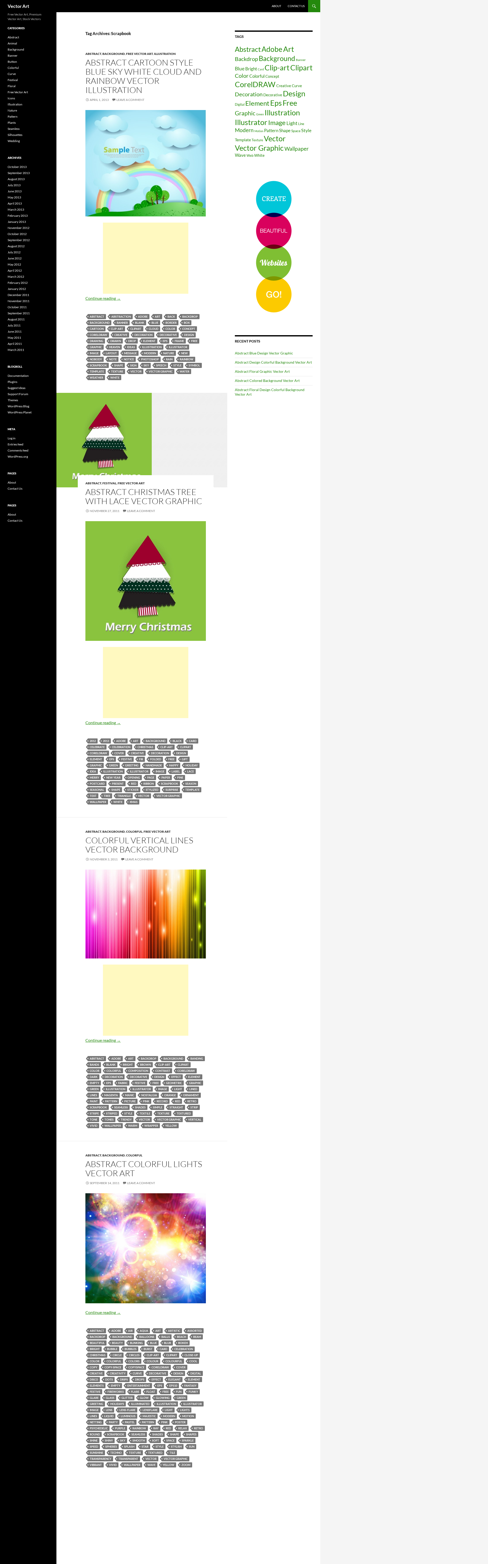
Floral (12, 86)
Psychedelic (99, 1428)
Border (171, 322)
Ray (156, 1428)
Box (187, 322)
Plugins (12, 382)
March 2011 (16, 350)
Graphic (96, 347)
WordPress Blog (18, 406)
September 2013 (19, 173)
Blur (167, 1342)
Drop (132, 341)
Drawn (115, 341)
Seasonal (97, 789)
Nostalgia (149, 1095)
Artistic (174, 1330)
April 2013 (15, 203)
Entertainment (138, 1385)
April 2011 (15, 344)
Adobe (143, 316)
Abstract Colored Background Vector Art (267, 380)
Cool (193, 1361)
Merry (94, 777)
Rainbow (186, 359)
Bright (128, 1064)
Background (113, 54)
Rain (169, 359)
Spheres (111, 1446)
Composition (138, 1070)
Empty (94, 1083)
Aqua (144, 1330)
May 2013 (14, 197)
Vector (136, 371)
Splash (129, 1446)
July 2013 (14, 185)
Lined (193, 1089)
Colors (134, 1361)
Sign (133, 365)
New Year (113, 777)
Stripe (94, 1113)
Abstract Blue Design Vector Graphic (264, 353)
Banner (122, 322)
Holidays (117, 1403)
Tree (107, 795)
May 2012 (14, 264)
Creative (120, 334)
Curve (137, 1373)
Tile (172, 1452)
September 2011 (19, 313)
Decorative (168, 334)
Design (189, 334)
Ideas (131, 347)
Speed (94, 1446)
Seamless (121, 1107)
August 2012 (16, 246)
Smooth (138, 1440)
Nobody (96, 359)
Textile (145, 1113)
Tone (93, 1119)
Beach (181, 1336)
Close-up (191, 1355)
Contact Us (296, 6)
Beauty (117, 1342)
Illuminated (140, 1403)
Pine (180, 777)
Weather (96, 377)
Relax (182, 1428)
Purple (120, 1428)
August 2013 (16, 179)
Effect (176, 1076)
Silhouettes (15, 135)
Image (94, 353)
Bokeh (183, 1342)
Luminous (128, 1416)
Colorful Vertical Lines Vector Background (139, 845)
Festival (109, 483)
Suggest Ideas (16, 388)
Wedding (14, 141)
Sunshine (96, 1452)
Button (12, 62)
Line (301, 124)
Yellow (171, 1125)
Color (170, 328)
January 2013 (17, 222)
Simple (157, 1107)
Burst (148, 1349)
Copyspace (136, 1367)
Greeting (132, 765)
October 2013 (17, 167)
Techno (116, 1452)
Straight (176, 1107)
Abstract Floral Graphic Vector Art (262, 371)
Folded (155, 759)
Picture (130, 1101)
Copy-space (112, 1367)
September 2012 (19, 240)
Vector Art (18, 6)
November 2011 (18, 301)
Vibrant (96, 1464)
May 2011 (14, 337)
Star (145, 1446)
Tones (109, 1119)
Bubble (112, 1349)
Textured (184, 1113)
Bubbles (130, 1349)
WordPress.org (18, 456)
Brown (145, 1064)
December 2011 (18, 295)
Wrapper (151, 1125)
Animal (12, 43)
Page (150, 777)
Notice (129, 359)
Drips (124, 1379)
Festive (126, 759)
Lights (185, 1410)
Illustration (165, 54)
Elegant (174, 1379)
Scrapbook (98, 365)
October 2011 (17, 307)
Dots (109, 1379)
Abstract (93, 54)
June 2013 (15, 191)
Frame (179, 341)
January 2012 (17, 289)
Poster (180, 1422)
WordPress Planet (20, 412)
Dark (94, 1076)
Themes (13, 400)
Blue (154, 322)
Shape (118, 365)
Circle (117, 1355)
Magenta (111, 1095)
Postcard (97, 783)
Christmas (145, 747)
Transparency (100, 1458)
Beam (197, 1336)
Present (118, 783)
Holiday (192, 765)
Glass (110, 1397)
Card (192, 740)
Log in (12, 438)
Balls (165, 1336)
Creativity (118, 1373)
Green (113, 765)
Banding (196, 1058)
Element (149, 341)
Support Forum (18, 394)
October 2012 (17, 234)
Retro (191, 1101)
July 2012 (14, 252)
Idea (93, 771)
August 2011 (16, 319)
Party (113, 1422)
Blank (139, 322)
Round (95, 1434)
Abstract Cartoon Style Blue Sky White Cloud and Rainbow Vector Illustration (143, 76)
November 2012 (18, 228)
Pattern (111, 1101)
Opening (134, 777)
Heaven (114, 347)
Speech (161, 365)
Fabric (123, 1083)
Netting (96, 1422)
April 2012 (15, 270)
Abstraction (121, 316)
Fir (141, 759)
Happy (173, 765)
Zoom (185, 1464)
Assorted (194, 1330)
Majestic (149, 1416)
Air (130, 1330)
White (114, 377)
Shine (94, 1440)
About (276, 6)
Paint (94, 1101)
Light (178, 1089)
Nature (168, 353)
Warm (132, 1125)
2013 (106, 740)
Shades (140, 1107)
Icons (11, 98)
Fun (178, 1391)
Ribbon (148, 783)
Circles (134, 1355)
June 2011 (15, 331)
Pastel (130, 1422)
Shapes (191, 1434)
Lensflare (150, 1410)
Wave (151, 1464)
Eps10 (173, 1385)
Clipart (136, 328)
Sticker (133, 789)
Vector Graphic (161, 371)
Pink (146, 1101)
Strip (194, 1107)
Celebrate (97, 747)
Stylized (152, 789)
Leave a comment (130, 100)
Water (184, 371)
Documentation (18, 376)
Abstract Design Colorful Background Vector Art (273, 362)
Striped (111, 1113)
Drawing (96, 341)
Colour (152, 1361)
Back (171, 316)
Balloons (146, 1336)
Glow (144, 1397)
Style (177, 365)
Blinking (136, 1342)
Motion (188, 1416)
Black (177, 740)
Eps (165, 341)
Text (93, 795)
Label (176, 771)
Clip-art (117, 328)
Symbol (194, 365)
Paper (165, 777)
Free (194, 341)
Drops (139, 1379)
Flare (135, 1391)
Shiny (109, 1440)
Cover (119, 753)
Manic (129, 1095)
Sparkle (188, 1440)
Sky (146, 365)
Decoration (143, 334)
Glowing (163, 1397)
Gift (185, 759)
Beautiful (97, 1342)
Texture (117, 371)
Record (162, 1101)
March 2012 (16, 276)
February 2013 (18, 216)
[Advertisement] (145, 258)
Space (170, 1440)
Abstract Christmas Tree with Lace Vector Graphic (143, 496)
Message (130, 353)
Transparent (128, 1458)
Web (250, 155)
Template (97, 371)
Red (133, 783)
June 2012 (15, 258)
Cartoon (97, 328)
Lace (190, 771)
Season (190, 783)
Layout (111, 353)
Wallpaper (98, 801)
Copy (93, 1367)
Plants (12, 123)
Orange (170, 1095)
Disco (94, 1379)
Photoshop (150, 359)
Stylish (176, 1446)
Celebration (121, 747)
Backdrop (190, 316)
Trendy (126, 1119)
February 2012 (18, 283)
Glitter (127, 1397)
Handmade (154, 765)
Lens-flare (127, 1410)
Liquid (109, 1416)
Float (150, 1391)
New (184, 353)
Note (113, 359)
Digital (195, 1373)
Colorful (134, 831)
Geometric (174, 1083)
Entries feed (15, 444)
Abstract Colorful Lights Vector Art (143, 1168)
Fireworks (116, 1391)
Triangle (124, 795)
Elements (97, 1385)
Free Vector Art (139, 54)
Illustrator (178, 347)
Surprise (171, 789)
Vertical (194, 1119)
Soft (155, 1440)
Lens (109, 1410)
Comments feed (18, 450)
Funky (193, 1391)
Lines (93, 1095)
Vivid (93, 1125)
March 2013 (16, 209)
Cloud (153, 328)
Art (157, 316)
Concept (188, 328)
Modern (150, 353)
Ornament (191, 1095)
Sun (191, 1446)
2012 (93, 740)
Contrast (162, 1070)
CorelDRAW (98, 334)
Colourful (173, 1361)
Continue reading (103, 298)
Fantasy (190, 1385)
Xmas (134, 801)
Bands (94, 1064)
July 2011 (14, 325)
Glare (94, 1397)
